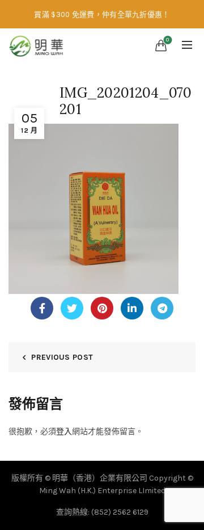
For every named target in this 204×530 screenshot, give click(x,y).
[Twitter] (72, 308)
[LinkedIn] (132, 308)
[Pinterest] (102, 308)
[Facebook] (42, 308)
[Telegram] (162, 308)
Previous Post (62, 357)
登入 (64, 431)
